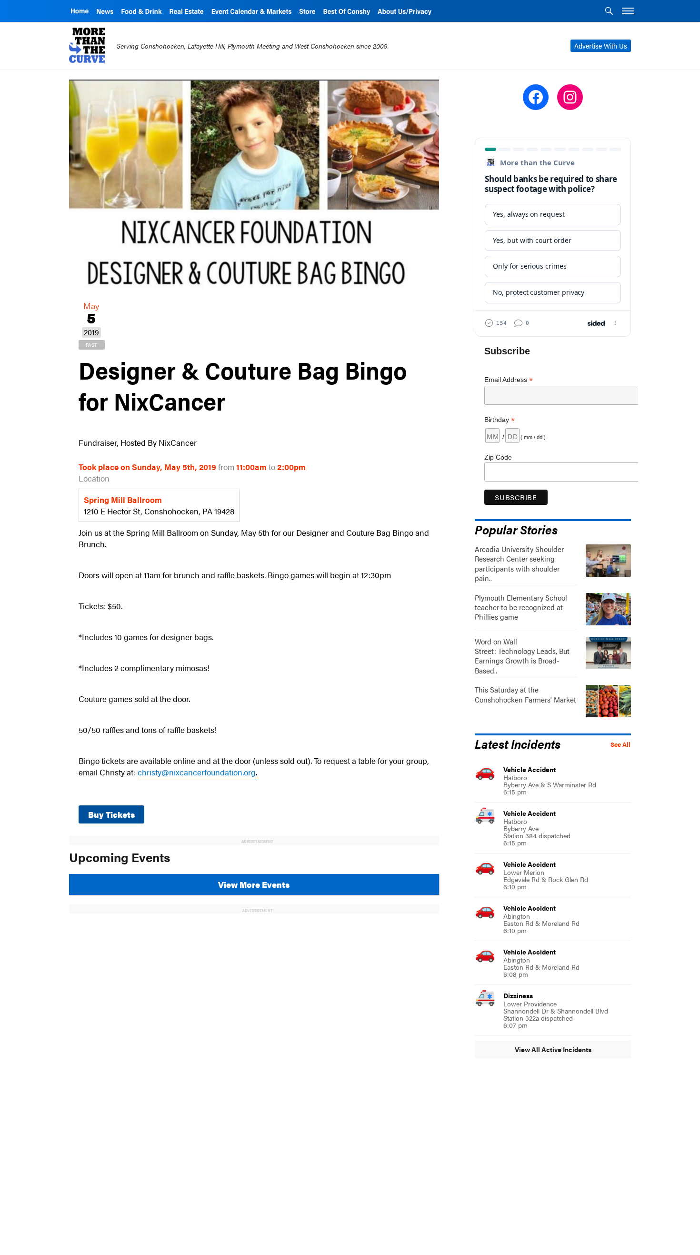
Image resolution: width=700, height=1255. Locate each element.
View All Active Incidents (553, 1049)
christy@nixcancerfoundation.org (197, 772)
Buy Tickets (111, 814)
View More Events (254, 884)
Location (94, 478)
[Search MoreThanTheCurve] (609, 12)
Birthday (499, 419)
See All (620, 744)
